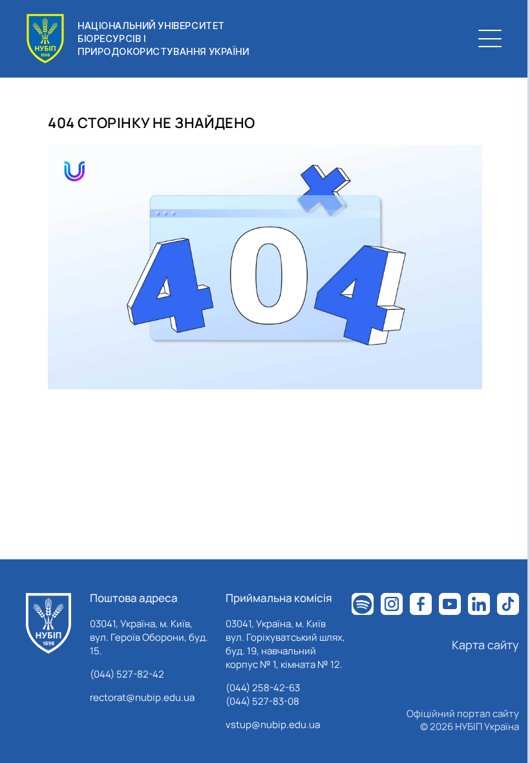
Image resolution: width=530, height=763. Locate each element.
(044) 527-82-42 (127, 674)
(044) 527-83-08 (262, 701)
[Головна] (48, 623)
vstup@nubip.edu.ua (273, 724)
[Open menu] (490, 39)
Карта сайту (485, 644)
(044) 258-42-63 (263, 687)
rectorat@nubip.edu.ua (142, 697)
